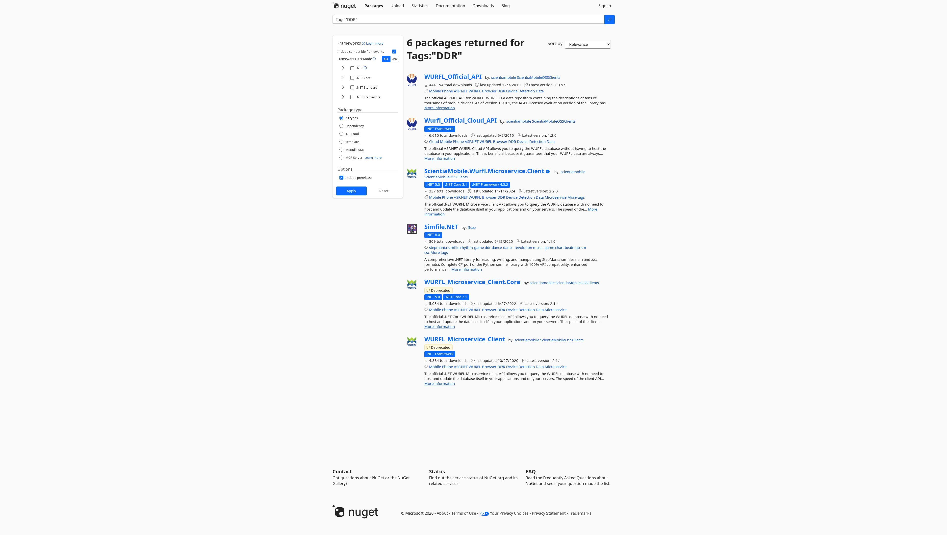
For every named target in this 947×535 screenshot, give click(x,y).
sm (583, 247)
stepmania (438, 247)
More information (439, 107)
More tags (576, 197)
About (442, 513)
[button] (364, 43)
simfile (453, 247)
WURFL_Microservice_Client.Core (472, 282)
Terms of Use (463, 513)
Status (437, 471)
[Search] (609, 19)
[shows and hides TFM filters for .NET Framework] (342, 97)
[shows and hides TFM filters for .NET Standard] (342, 87)
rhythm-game (472, 247)
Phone (447, 90)
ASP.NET (461, 90)
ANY (394, 59)
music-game (543, 247)
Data (540, 90)
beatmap (572, 247)
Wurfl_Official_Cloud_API (460, 120)
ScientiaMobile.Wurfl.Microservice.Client (484, 171)
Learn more (374, 43)
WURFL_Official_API (453, 76)
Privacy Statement (549, 513)
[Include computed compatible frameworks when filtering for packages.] (394, 51)
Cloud (434, 141)
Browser (489, 90)
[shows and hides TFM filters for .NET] (342, 68)
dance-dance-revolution (512, 247)
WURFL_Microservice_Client (464, 339)
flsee (472, 227)
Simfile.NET (441, 226)
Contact (342, 471)
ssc (427, 252)
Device (511, 90)
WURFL (475, 90)
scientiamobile (504, 77)
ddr (488, 247)
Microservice (555, 197)
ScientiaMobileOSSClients (538, 77)
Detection (526, 90)
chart (559, 247)
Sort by (555, 43)
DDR (501, 90)
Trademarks (580, 513)
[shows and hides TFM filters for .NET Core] (342, 78)
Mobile (435, 90)
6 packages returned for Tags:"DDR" (466, 49)
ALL (386, 59)
